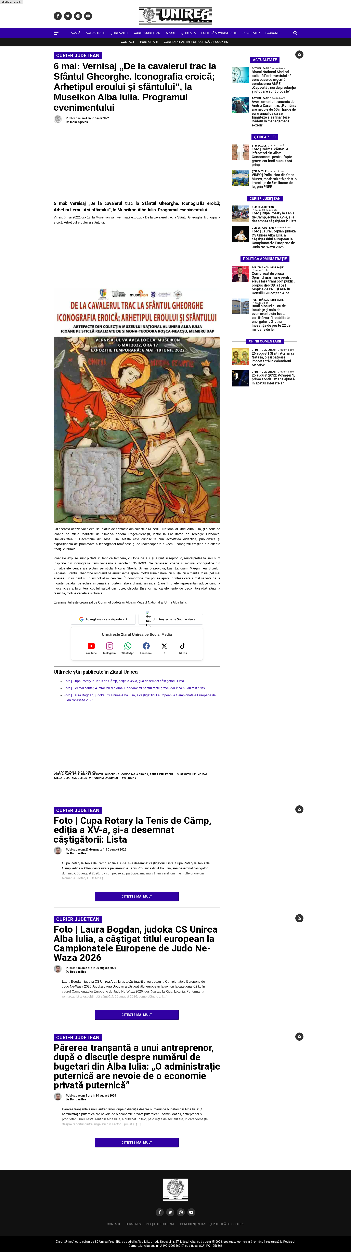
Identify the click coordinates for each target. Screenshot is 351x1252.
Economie (272, 32)
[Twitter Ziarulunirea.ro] (170, 1212)
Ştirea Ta (188, 32)
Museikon (80, 778)
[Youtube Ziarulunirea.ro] (191, 1212)
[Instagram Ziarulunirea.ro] (181, 1212)
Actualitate (95, 32)
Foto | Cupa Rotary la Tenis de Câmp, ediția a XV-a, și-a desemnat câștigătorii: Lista (124, 681)
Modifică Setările (11, 2)
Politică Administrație (219, 32)
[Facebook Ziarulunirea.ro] (160, 1212)
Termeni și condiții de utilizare (150, 1224)
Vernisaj (129, 778)
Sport (171, 32)
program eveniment (105, 778)
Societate (250, 32)
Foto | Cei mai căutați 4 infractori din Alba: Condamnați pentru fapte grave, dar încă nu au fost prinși (135, 688)
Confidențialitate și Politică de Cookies (196, 41)
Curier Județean (147, 32)
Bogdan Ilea (78, 853)
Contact (127, 41)
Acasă (75, 32)
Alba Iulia (62, 778)
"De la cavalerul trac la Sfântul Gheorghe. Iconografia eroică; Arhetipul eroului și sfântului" (125, 774)
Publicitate (149, 41)
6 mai (203, 774)
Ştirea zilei (119, 32)
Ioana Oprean (79, 122)
